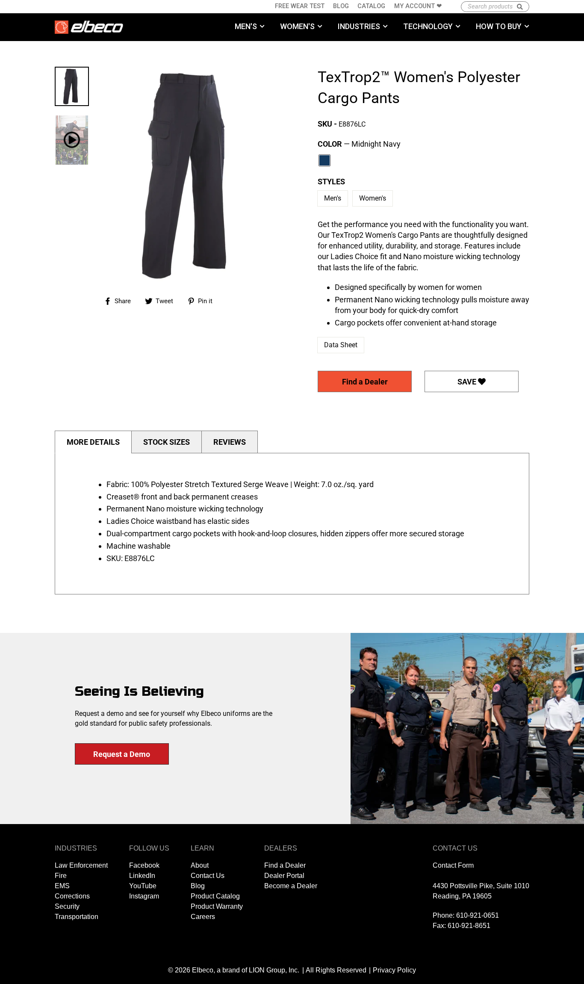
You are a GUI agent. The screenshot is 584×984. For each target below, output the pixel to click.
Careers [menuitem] (203, 916)
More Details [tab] (93, 441)
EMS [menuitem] (62, 885)
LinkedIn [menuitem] (142, 875)
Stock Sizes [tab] (166, 441)
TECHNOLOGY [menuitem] (428, 26)
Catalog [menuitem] (371, 6)
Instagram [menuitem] (144, 896)
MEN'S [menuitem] (246, 26)
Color (359, 143)
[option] (191, 175)
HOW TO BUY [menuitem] (499, 26)
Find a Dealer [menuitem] (285, 865)
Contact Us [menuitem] (207, 875)
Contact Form (453, 865)
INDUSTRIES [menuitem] (359, 26)
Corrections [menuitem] (72, 896)
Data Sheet (340, 345)
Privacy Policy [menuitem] (394, 970)
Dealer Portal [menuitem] (284, 875)
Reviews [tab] (229, 441)
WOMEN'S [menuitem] (297, 26)
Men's (332, 198)
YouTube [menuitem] (142, 885)
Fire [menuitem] (61, 875)
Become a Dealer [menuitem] (290, 885)
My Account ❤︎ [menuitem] (418, 6)
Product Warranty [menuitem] (217, 906)
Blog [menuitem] (341, 6)
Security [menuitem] (67, 906)
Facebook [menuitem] (144, 865)
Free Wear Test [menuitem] (299, 6)
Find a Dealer (365, 381)
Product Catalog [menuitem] (215, 896)
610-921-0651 (477, 915)
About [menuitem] (200, 865)
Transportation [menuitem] (76, 916)
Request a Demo (121, 754)
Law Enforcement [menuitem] (81, 865)
